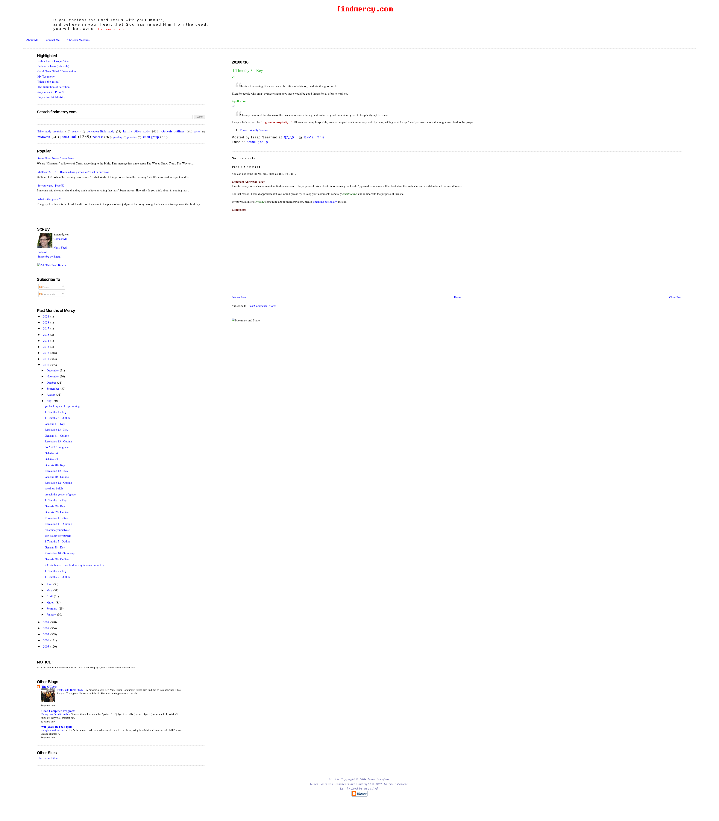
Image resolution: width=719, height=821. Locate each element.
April (50, 596)
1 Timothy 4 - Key (56, 412)
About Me (32, 40)
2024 (46, 316)
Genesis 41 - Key (55, 424)
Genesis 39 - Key (55, 506)
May (50, 590)
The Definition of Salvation (53, 87)
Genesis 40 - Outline (57, 477)
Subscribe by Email (48, 256)
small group (257, 142)
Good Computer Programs (58, 711)
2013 (46, 347)
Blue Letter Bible (47, 758)
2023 (46, 322)
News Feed (60, 247)
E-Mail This (314, 137)
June (50, 584)
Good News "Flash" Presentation (56, 71)
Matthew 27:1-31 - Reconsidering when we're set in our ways (73, 172)
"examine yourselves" (57, 530)
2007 (46, 634)
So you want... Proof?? (50, 92)
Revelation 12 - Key (56, 471)
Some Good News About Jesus (55, 158)
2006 (46, 640)
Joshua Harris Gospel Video (53, 61)
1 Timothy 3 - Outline (57, 541)
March (51, 602)
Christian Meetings (78, 40)
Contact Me (53, 40)
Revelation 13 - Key (56, 429)
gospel (197, 131)
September (53, 388)
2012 (46, 353)
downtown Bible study (100, 131)
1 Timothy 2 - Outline (57, 577)
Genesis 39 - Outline (57, 512)
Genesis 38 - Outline (57, 559)
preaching (117, 137)
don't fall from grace (57, 447)
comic (75, 131)
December (53, 370)
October (52, 382)
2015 (46, 334)
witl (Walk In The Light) (56, 727)
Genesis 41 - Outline (57, 435)
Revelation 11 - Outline (58, 524)
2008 (46, 628)
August (51, 394)
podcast (97, 136)
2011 (46, 359)
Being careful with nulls (55, 714)
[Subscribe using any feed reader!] (51, 265)
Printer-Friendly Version (254, 130)
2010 (46, 365)
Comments (48, 294)
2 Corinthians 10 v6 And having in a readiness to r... (75, 565)
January (52, 614)
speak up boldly (54, 488)
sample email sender (53, 730)
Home (457, 297)
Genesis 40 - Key (55, 465)
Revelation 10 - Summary (60, 553)
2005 (46, 646)
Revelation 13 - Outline (58, 441)
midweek (43, 136)
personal (68, 136)
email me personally (325, 201)
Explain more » (111, 29)
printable (132, 137)
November (53, 376)
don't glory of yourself (58, 535)
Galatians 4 (51, 453)
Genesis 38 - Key (55, 547)
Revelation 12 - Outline (58, 482)
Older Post (675, 297)
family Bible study (136, 131)
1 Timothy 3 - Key (247, 70)
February (52, 608)
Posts (45, 287)
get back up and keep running (62, 406)
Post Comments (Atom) (262, 306)
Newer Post (239, 297)
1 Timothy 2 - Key (56, 571)
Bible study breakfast (50, 131)
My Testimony (46, 76)
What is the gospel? (48, 81)
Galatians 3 (51, 459)
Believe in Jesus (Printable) (53, 66)
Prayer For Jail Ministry (51, 97)
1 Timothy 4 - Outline (57, 418)
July (49, 401)
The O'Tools (49, 686)
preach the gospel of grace (60, 494)
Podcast (42, 252)
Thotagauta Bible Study (70, 690)
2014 (46, 340)
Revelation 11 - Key (56, 518)
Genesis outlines (172, 131)
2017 (46, 328)
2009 (46, 622)
